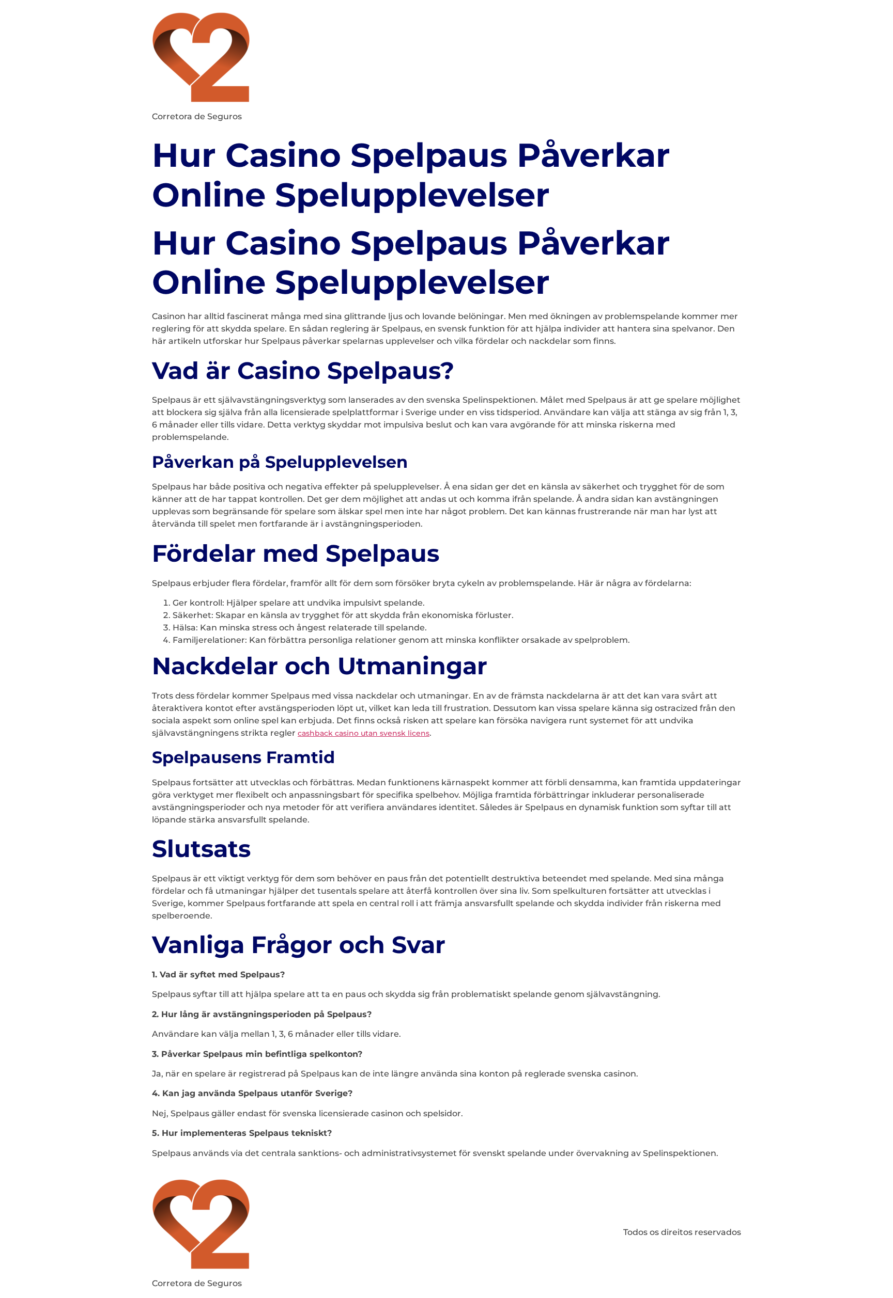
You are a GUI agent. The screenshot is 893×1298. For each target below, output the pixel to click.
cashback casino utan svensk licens (363, 733)
